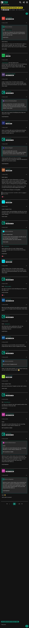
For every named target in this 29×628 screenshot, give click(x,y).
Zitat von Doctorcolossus (10, 442)
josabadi (23, 192)
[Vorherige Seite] (7, 504)
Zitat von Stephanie (9, 479)
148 (14, 503)
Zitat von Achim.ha (9, 231)
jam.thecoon (7, 402)
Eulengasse (8, 30)
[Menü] (27, 2)
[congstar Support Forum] (4, 2)
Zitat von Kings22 (8, 147)
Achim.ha (7, 246)
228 (19, 503)
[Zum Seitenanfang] (26, 626)
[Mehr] (26, 23)
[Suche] (20, 2)
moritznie (7, 323)
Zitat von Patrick (8, 26)
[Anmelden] (23, 2)
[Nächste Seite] (22, 504)
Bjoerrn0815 (8, 286)
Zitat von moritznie (9, 361)
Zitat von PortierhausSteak (11, 100)
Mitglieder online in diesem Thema (10, 621)
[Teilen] (27, 14)
